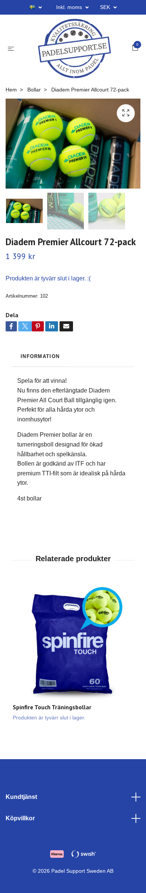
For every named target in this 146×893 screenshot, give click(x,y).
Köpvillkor (20, 832)
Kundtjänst (21, 810)
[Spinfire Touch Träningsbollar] (73, 656)
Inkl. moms (69, 7)
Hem (11, 103)
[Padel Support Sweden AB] (74, 55)
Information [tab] (40, 369)
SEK (106, 7)
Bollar (34, 103)
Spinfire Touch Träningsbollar (52, 720)
